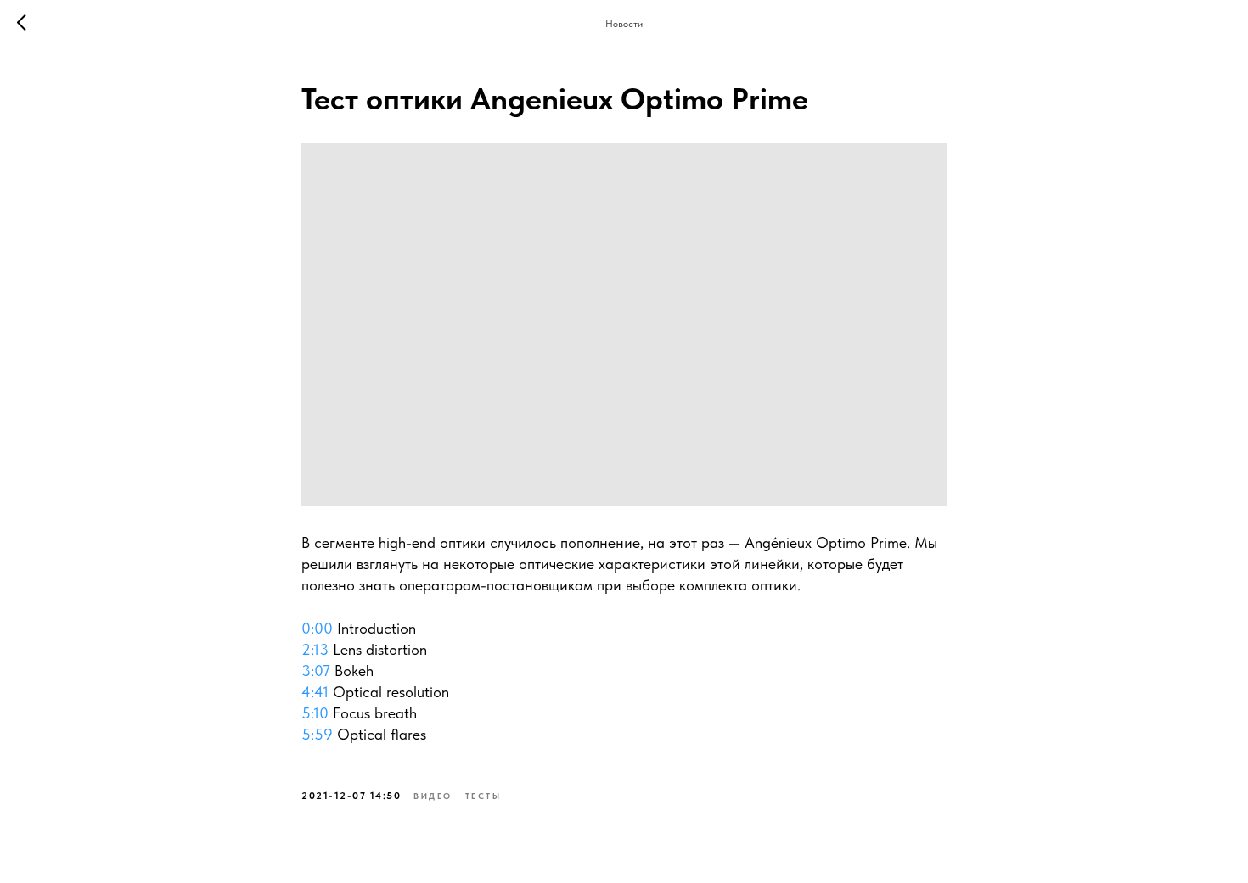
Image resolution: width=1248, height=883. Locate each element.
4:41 (315, 692)
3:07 (315, 670)
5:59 (317, 734)
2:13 (315, 649)
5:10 (315, 713)
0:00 (317, 628)
